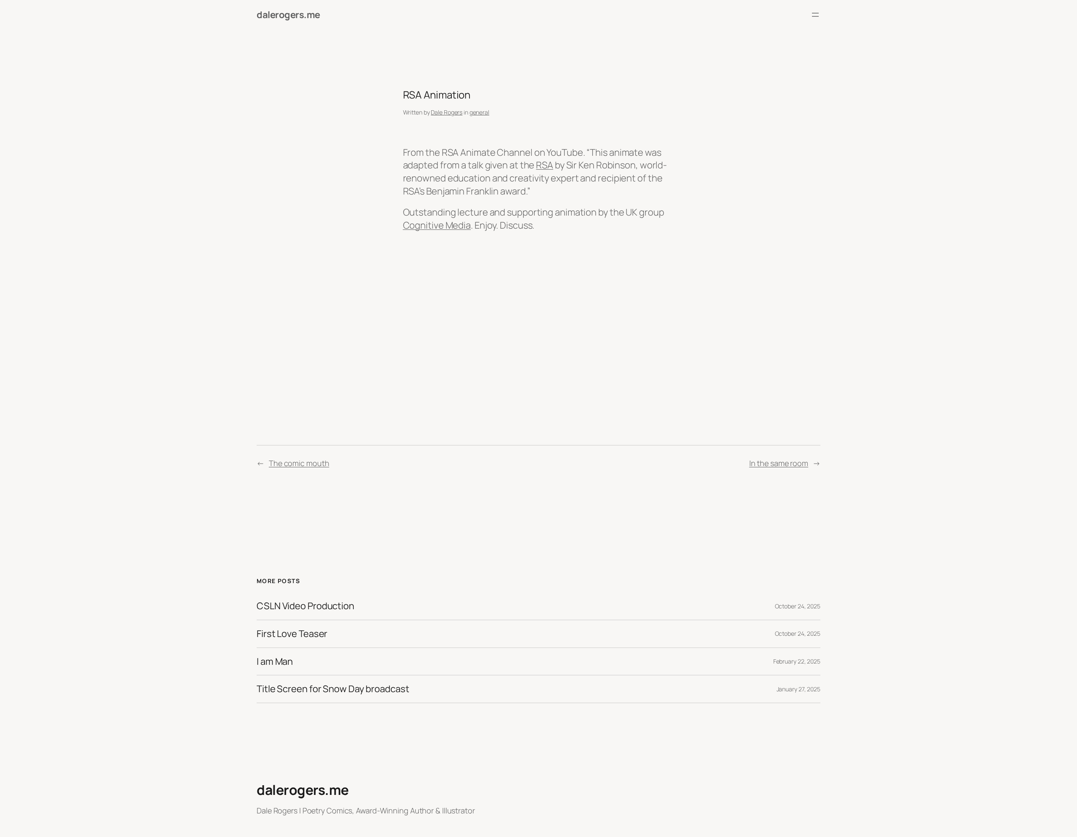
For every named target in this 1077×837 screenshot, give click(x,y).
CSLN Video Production (305, 606)
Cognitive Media (437, 225)
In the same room (778, 463)
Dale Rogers (446, 112)
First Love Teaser (292, 634)
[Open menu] (815, 15)
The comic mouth (299, 463)
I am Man (275, 661)
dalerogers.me (288, 14)
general (479, 112)
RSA (544, 165)
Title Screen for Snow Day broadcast (333, 689)
